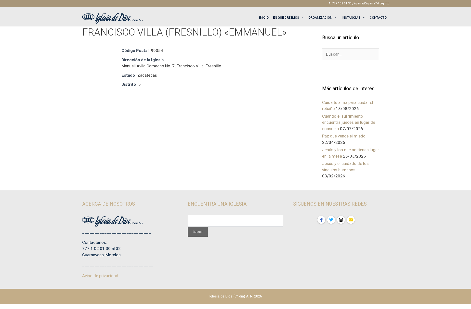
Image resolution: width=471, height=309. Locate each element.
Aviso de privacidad (100, 275)
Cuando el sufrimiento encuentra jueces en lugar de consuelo (348, 122)
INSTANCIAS (351, 17)
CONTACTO (378, 17)
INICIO (264, 17)
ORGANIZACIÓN (320, 17)
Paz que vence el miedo (344, 136)
